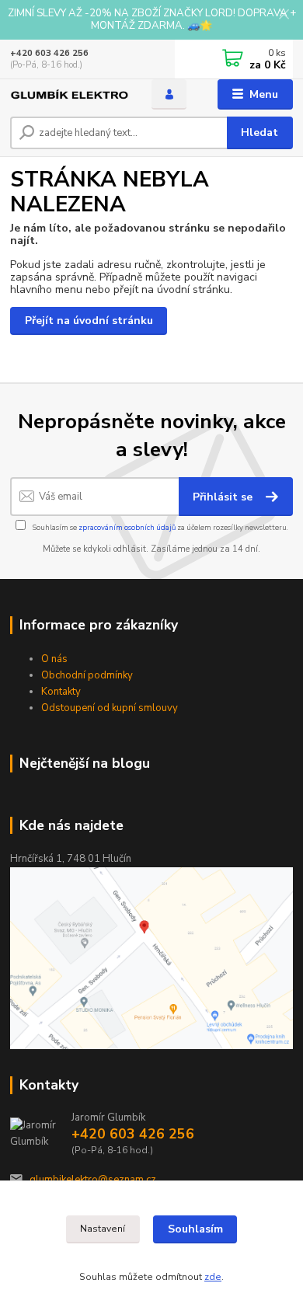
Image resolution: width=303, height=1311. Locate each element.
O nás (54, 659)
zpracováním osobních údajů (127, 527)
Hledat (259, 132)
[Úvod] (69, 95)
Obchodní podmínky (87, 675)
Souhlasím (195, 1229)
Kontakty (61, 692)
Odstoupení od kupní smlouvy (109, 708)
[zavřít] (283, 15)
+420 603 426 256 (49, 53)
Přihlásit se (224, 497)
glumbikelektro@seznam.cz (93, 1180)
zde (212, 1277)
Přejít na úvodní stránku (89, 320)
